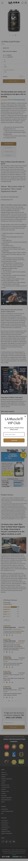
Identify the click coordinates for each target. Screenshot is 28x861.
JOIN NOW (14, 440)
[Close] (25, 416)
